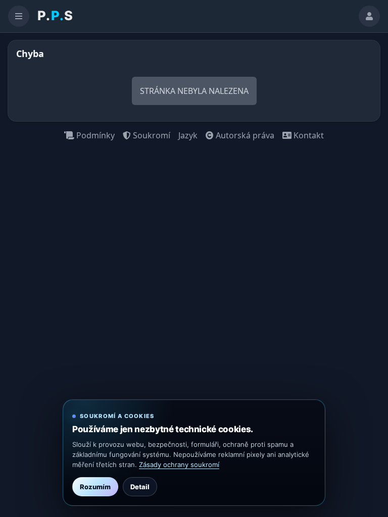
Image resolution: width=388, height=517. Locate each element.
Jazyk (188, 135)
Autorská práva (244, 135)
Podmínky (94, 135)
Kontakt (308, 135)
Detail (140, 487)
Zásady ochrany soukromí (179, 464)
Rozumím (95, 487)
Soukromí (150, 135)
